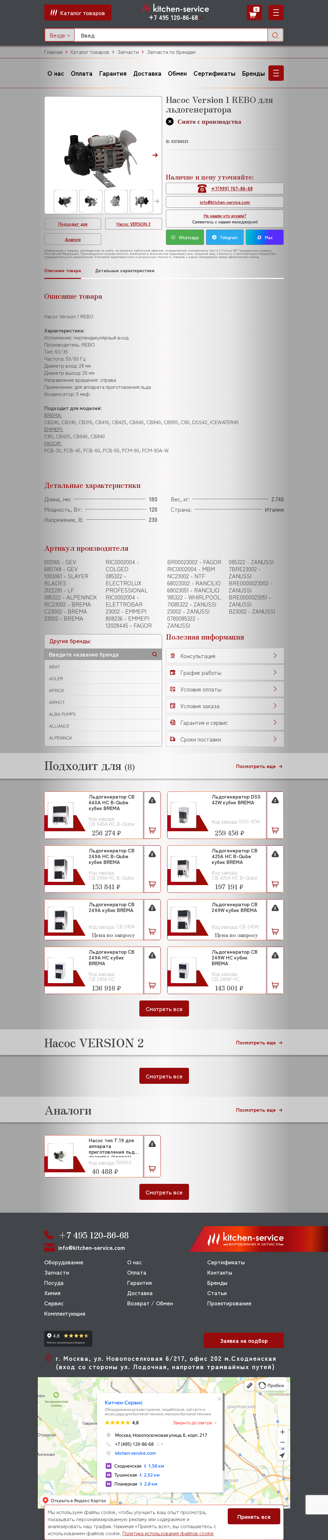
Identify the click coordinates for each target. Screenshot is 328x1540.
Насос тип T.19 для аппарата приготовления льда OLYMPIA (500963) (113, 1147)
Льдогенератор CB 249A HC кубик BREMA (112, 958)
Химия (52, 1292)
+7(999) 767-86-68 (232, 188)
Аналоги (73, 239)
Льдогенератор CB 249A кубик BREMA (112, 907)
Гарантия (113, 73)
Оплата (82, 73)
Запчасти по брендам (171, 52)
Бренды (253, 73)
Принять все (254, 1516)
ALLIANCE (59, 726)
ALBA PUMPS (62, 714)
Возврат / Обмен (150, 1302)
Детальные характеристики (124, 270)
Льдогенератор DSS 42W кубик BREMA (236, 799)
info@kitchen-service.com (225, 202)
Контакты (219, 1272)
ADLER (56, 678)
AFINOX (56, 690)
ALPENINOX (60, 737)
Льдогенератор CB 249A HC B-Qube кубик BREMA (112, 856)
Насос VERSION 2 (134, 224)
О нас (55, 73)
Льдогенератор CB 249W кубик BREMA (235, 907)
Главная (53, 52)
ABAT (54, 666)
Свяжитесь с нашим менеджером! (225, 219)
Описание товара (62, 270)
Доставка (147, 73)
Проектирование (229, 1302)
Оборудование (63, 1261)
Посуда (54, 1282)
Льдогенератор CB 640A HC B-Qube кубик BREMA (112, 802)
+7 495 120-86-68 (173, 17)
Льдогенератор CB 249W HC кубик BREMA (235, 958)
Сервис (54, 1302)
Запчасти (128, 52)
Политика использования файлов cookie (168, 1533)
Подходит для (72, 224)
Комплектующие (65, 1313)
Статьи (217, 1292)
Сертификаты (214, 73)
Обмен (177, 73)
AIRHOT (57, 702)
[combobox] (60, 35)
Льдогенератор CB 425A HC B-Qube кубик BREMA (235, 856)
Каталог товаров (89, 52)
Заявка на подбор (244, 1340)
